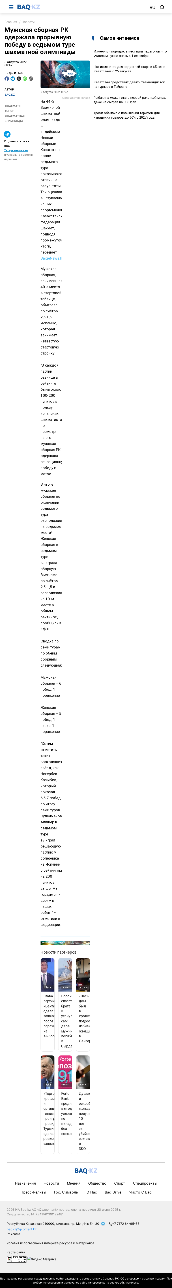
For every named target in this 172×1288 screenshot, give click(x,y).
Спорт (119, 1183)
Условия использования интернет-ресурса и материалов (50, 1243)
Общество (97, 1183)
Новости (28, 22)
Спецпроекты (145, 1183)
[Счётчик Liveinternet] (16, 1259)
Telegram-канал (16, 150)
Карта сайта (16, 1252)
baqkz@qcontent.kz (22, 1229)
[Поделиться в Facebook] (6, 78)
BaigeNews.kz (52, 258)
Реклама (13, 1234)
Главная (10, 22)
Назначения (25, 1183)
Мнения (73, 1183)
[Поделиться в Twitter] (19, 78)
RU (152, 7)
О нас (91, 1192)
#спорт (10, 111)
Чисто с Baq (140, 1192)
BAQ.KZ (9, 94)
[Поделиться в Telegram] (13, 78)
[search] (162, 7)
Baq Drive (113, 1192)
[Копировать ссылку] (31, 78)
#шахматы (12, 106)
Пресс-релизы (33, 1192)
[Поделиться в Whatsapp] (25, 78)
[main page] (81, 7)
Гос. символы (66, 1192)
